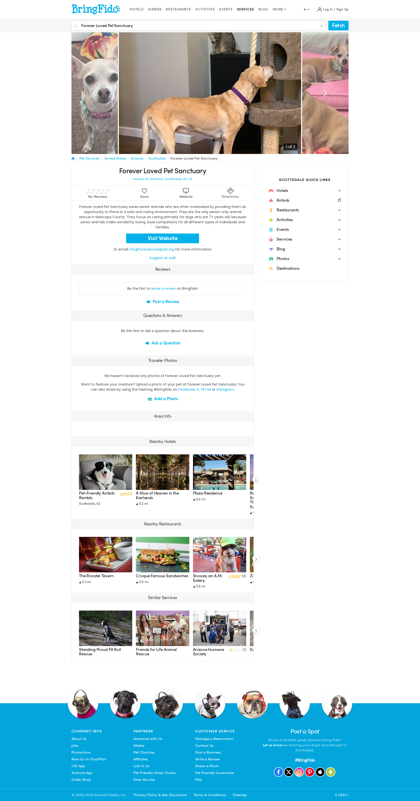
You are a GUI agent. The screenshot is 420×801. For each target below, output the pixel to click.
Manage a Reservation (214, 738)
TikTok (205, 389)
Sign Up (342, 9)
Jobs (75, 745)
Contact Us (204, 745)
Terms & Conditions (209, 794)
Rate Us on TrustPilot (88, 759)
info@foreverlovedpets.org (151, 249)
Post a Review (166, 301)
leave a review (163, 288)
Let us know (273, 745)
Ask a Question (165, 343)
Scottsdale (157, 158)
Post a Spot (304, 731)
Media (138, 745)
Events (226, 9)
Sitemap (240, 794)
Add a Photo (165, 398)
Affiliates (140, 759)
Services (245, 9)
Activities (205, 9)
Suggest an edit (162, 257)
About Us (79, 738)
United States (115, 158)
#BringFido (305, 760)
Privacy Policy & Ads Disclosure (160, 794)
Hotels (137, 9)
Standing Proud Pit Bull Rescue (100, 652)
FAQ (198, 779)
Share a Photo (207, 766)
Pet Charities (144, 752)
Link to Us (141, 766)
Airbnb (154, 9)
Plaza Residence (208, 493)
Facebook (186, 389)
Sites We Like (144, 779)
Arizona (137, 158)
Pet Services (89, 158)
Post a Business (208, 752)
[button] (305, 191)
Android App (81, 772)
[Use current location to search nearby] (322, 26)
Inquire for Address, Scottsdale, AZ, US (162, 179)
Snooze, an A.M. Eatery (208, 578)
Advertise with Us (147, 738)
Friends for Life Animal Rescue (156, 652)
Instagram (225, 389)
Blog (263, 9)
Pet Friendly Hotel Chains (154, 772)
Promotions (81, 752)
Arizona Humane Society (208, 652)
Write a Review (207, 759)
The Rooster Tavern (96, 575)
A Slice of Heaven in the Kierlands (157, 495)
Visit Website (163, 238)
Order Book (81, 779)
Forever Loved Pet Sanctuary (194, 158)
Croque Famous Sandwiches (162, 575)
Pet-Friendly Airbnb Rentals (96, 495)
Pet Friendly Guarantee (214, 772)
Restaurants (178, 9)
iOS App (78, 766)
